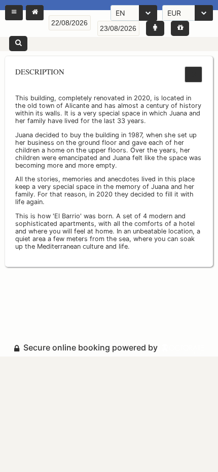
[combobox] (134, 13)
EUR (174, 13)
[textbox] (70, 22)
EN (120, 13)
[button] (14, 12)
